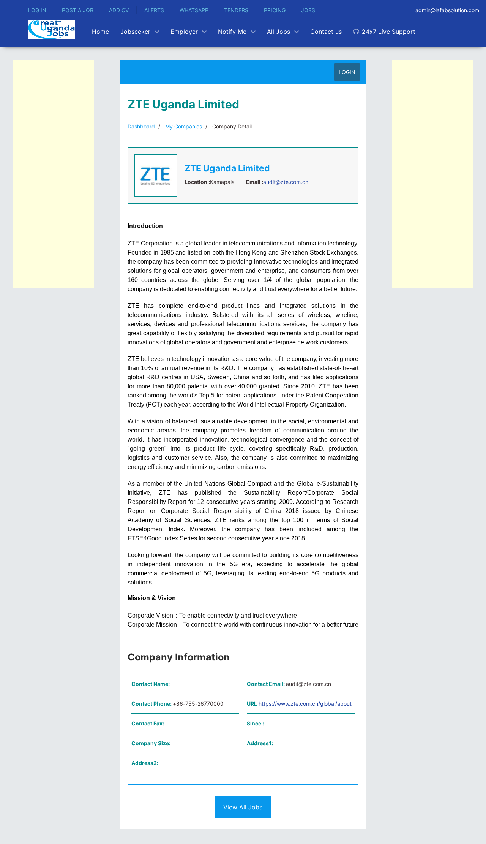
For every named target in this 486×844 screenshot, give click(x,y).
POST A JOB (77, 10)
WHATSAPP (194, 10)
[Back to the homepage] (51, 29)
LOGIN (347, 72)
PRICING (275, 10)
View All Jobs (242, 807)
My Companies (183, 126)
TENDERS (236, 10)
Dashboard (141, 126)
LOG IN (37, 10)
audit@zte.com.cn (285, 182)
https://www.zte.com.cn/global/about (305, 703)
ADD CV (119, 10)
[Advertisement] (53, 174)
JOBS (308, 10)
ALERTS (154, 10)
